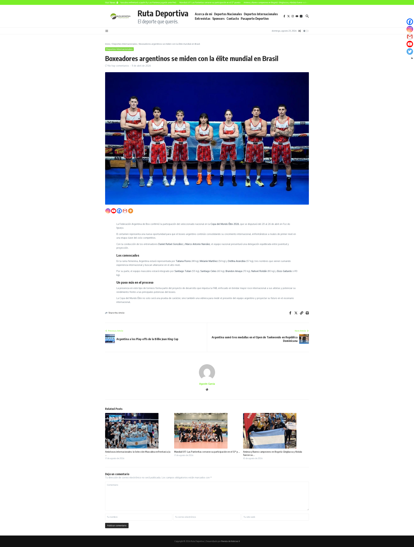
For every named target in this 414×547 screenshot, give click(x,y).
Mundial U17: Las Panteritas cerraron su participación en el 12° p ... (207, 451)
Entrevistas (202, 18)
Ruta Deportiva (162, 13)
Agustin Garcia (207, 383)
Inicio (107, 44)
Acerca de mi (203, 14)
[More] (130, 210)
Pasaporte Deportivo (255, 18)
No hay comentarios (118, 65)
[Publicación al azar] (299, 31)
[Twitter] (410, 51)
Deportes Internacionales (261, 14)
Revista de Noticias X (230, 541)
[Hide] (412, 58)
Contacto (233, 18)
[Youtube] (113, 210)
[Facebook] (119, 210)
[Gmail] (124, 210)
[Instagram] (107, 210)
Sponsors (218, 18)
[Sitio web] (207, 389)
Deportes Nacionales (228, 14)
